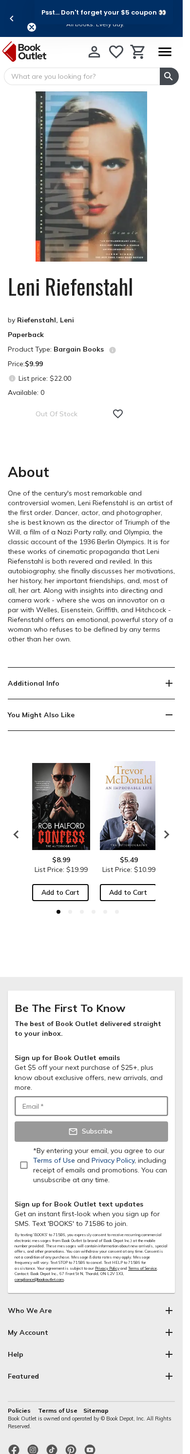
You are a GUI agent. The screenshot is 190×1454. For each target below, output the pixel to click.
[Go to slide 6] (117, 912)
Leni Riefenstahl (70, 286)
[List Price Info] (12, 378)
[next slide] (164, 834)
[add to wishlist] (118, 414)
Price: (25, 363)
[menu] (164, 51)
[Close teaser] (32, 27)
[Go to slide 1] (58, 912)
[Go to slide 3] (82, 912)
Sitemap (96, 1410)
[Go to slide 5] (105, 912)
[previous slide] (11, 18)
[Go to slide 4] (93, 912)
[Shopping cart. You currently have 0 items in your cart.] (138, 52)
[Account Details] (94, 52)
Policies (20, 1410)
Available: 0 (26, 392)
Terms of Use (57, 1410)
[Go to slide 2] (70, 912)
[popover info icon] (112, 350)
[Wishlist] (116, 52)
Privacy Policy (107, 1268)
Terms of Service (142, 1268)
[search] (169, 76)
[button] (104, 12)
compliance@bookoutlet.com (39, 1279)
